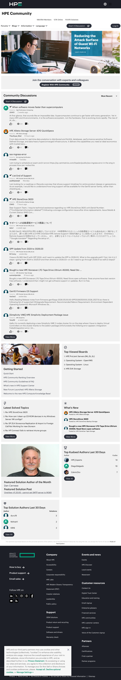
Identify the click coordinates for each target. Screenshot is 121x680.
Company (51, 554)
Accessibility (51, 565)
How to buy (15, 567)
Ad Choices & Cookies (39, 676)
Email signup (87, 603)
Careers (49, 570)
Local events (86, 570)
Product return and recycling (57, 622)
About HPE (50, 560)
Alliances (85, 646)
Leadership (50, 599)
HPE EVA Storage (73, 368)
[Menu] (110, 4)
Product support (17, 573)
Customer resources (93, 583)
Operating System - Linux (77, 364)
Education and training (90, 598)
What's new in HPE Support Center (19, 385)
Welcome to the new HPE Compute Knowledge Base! (27, 393)
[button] (68, 649)
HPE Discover (87, 565)
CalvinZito (75, 472)
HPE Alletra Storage (21, 133)
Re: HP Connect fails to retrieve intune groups (25, 430)
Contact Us (86, 588)
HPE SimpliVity (20, 318)
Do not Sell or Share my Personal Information (68, 676)
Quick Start (9, 373)
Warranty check (52, 637)
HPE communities (88, 618)
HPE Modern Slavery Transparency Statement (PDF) (59, 587)
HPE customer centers (90, 623)
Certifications (87, 651)
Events (84, 560)
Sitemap (92, 676)
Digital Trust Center (89, 593)
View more (10, 337)
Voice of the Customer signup (93, 633)
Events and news (91, 554)
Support (51, 612)
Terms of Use (23, 676)
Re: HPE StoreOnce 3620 (16, 412)
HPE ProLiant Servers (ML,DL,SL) (25, 178)
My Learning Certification (23, 157)
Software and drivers (54, 632)
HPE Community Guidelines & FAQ (19, 381)
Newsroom (86, 575)
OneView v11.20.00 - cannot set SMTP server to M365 (28, 492)
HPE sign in (86, 628)
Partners (86, 641)
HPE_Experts (76, 460)
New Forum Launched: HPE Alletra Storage (23, 389)
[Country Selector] (105, 4)
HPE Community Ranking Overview (19, 377)
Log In (115, 26)
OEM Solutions (52, 617)
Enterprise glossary (89, 608)
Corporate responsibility (55, 575)
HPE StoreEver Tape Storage (24, 273)
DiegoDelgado (77, 466)
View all (69, 478)
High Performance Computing (24, 110)
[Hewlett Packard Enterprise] (23, 555)
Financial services (89, 613)
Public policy (51, 604)
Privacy (12, 676)
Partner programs (88, 661)
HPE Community (17, 13)
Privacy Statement (36, 661)
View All (8, 534)
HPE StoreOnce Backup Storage (25, 202)
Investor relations (53, 594)
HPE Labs (50, 580)
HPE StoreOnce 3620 (78, 419)
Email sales (15, 579)
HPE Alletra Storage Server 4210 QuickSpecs (89, 412)
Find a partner (87, 656)
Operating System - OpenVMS (79, 360)
